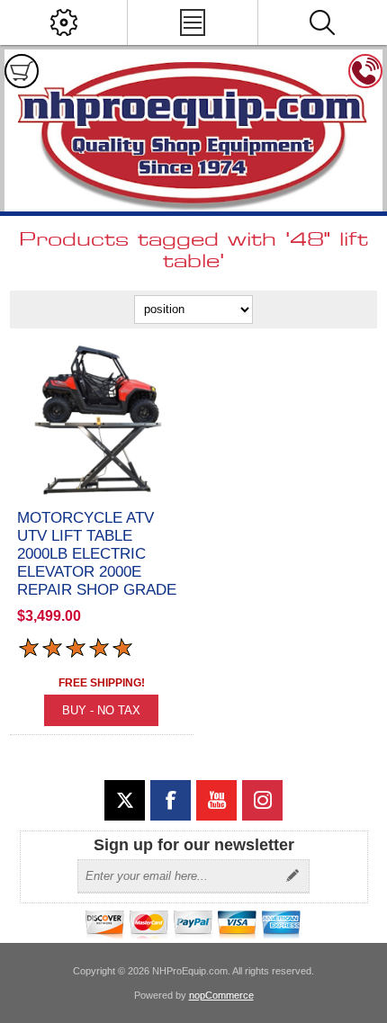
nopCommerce (221, 995)
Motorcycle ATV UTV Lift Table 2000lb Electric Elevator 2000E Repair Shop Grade (96, 553)
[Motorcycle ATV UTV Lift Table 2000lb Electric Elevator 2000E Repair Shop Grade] (101, 420)
